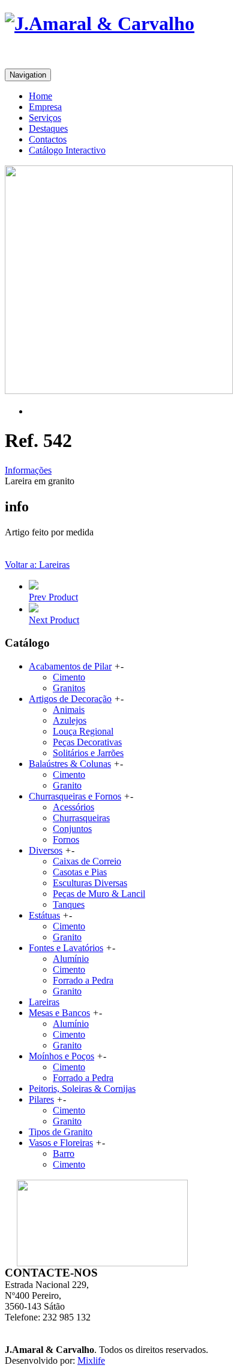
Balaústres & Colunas (70, 764)
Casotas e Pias (80, 872)
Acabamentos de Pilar (70, 666)
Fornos (66, 839)
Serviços (45, 117)
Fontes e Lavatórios (66, 948)
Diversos (45, 850)
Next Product (54, 620)
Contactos (48, 139)
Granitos (69, 688)
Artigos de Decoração (70, 699)
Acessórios (73, 807)
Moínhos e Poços (61, 1056)
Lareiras (44, 1002)
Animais (69, 709)
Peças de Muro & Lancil (99, 894)
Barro (63, 1153)
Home (40, 96)
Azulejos (69, 720)
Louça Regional (83, 731)
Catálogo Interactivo (67, 150)
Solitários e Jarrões (88, 753)
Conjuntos (72, 829)
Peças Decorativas (87, 742)
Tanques (69, 904)
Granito (67, 785)
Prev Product (53, 597)
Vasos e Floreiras (61, 1143)
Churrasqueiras (81, 818)
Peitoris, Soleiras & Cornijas (82, 1088)
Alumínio (71, 959)
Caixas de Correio (87, 861)
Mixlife (91, 1360)
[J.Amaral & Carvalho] (99, 23)
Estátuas (44, 915)
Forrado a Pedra (83, 980)
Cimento (69, 677)
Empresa (45, 107)
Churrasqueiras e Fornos (75, 796)
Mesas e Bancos (59, 1013)
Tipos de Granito (60, 1132)
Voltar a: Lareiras (37, 564)
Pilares (41, 1099)
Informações (28, 470)
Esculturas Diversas (90, 883)
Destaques (48, 128)
